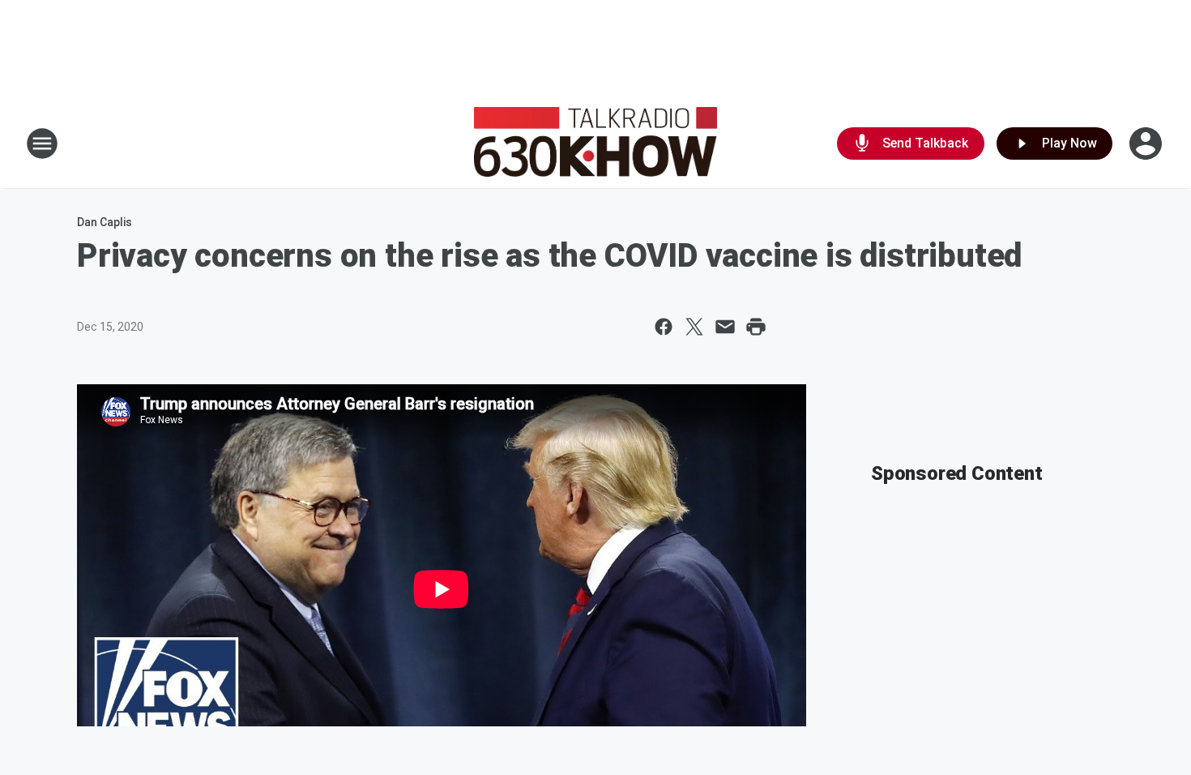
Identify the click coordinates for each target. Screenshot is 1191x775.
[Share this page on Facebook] (663, 326)
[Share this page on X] (694, 326)
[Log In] (1147, 143)
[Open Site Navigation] (42, 143)
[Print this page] (756, 326)
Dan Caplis (104, 222)
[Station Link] (595, 143)
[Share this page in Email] (725, 326)
